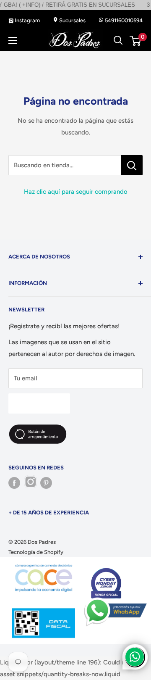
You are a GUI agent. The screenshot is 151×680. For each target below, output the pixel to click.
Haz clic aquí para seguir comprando (76, 191)
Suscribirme (39, 403)
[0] (135, 41)
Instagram (26, 20)
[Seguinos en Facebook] (14, 483)
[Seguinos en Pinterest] (46, 483)
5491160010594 (123, 20)
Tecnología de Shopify (35, 552)
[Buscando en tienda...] (132, 165)
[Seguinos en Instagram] (30, 483)
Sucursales (72, 20)
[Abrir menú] (12, 40)
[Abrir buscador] (118, 40)
